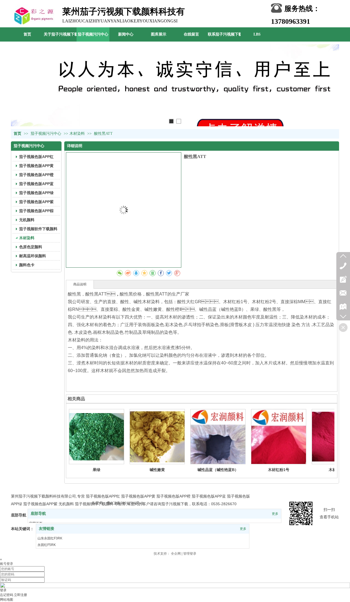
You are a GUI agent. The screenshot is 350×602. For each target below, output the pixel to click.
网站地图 (6, 599)
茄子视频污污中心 (46, 133)
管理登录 (189, 554)
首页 (17, 133)
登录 (3, 590)
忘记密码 (6, 595)
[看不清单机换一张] (175, 587)
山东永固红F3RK (49, 538)
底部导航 (38, 514)
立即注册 (20, 595)
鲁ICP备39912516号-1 (125, 503)
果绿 (96, 469)
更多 (275, 513)
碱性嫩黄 (157, 469)
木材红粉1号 (278, 469)
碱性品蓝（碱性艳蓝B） (217, 469)
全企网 (176, 554)
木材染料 (77, 133)
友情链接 (46, 529)
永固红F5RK (46, 545)
